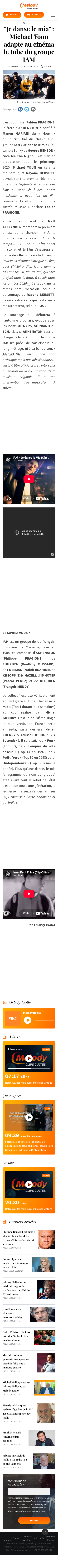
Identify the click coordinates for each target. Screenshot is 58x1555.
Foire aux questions (27, 1538)
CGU (36, 1538)
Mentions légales (50, 1538)
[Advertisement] (29, 421)
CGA (42, 1538)
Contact (16, 1538)
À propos (7, 1538)
